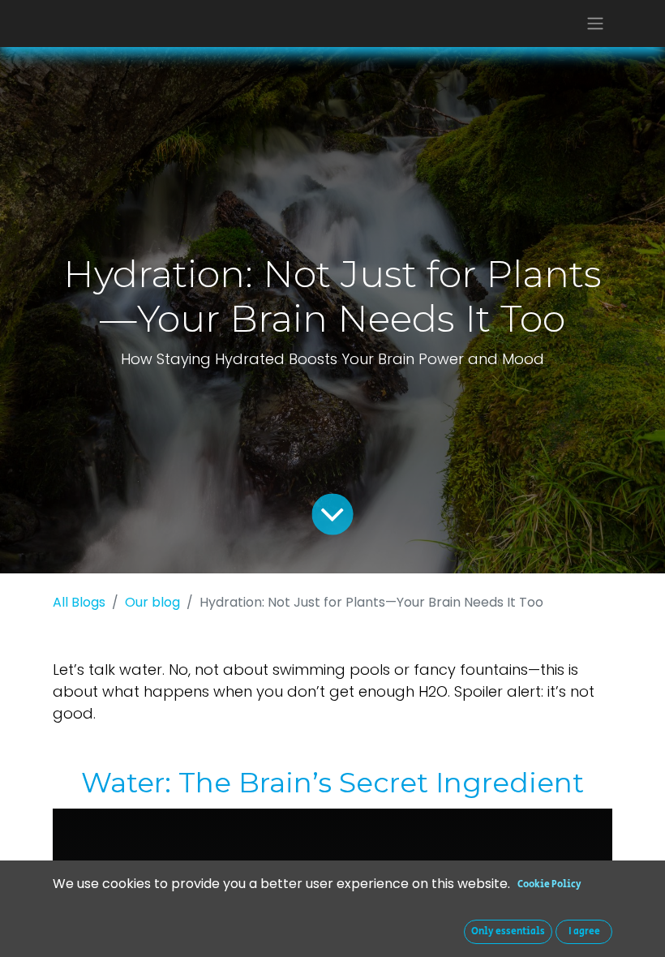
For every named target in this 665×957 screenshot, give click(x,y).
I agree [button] (584, 931)
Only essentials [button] (508, 931)
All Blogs (79, 602)
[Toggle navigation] (595, 23)
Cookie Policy (549, 884)
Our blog (152, 602)
